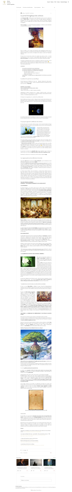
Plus (43, 7)
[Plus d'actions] (50, 13)
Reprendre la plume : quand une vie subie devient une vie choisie (22, 468)
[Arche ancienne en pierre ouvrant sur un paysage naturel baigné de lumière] (50, 462)
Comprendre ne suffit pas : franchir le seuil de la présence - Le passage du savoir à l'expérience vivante (49, 468)
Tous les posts (18, 7)
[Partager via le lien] (27, 450)
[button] (54, 7)
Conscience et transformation (28, 7)
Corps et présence (37, 7)
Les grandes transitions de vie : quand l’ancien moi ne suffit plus (35, 468)
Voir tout (54, 457)
